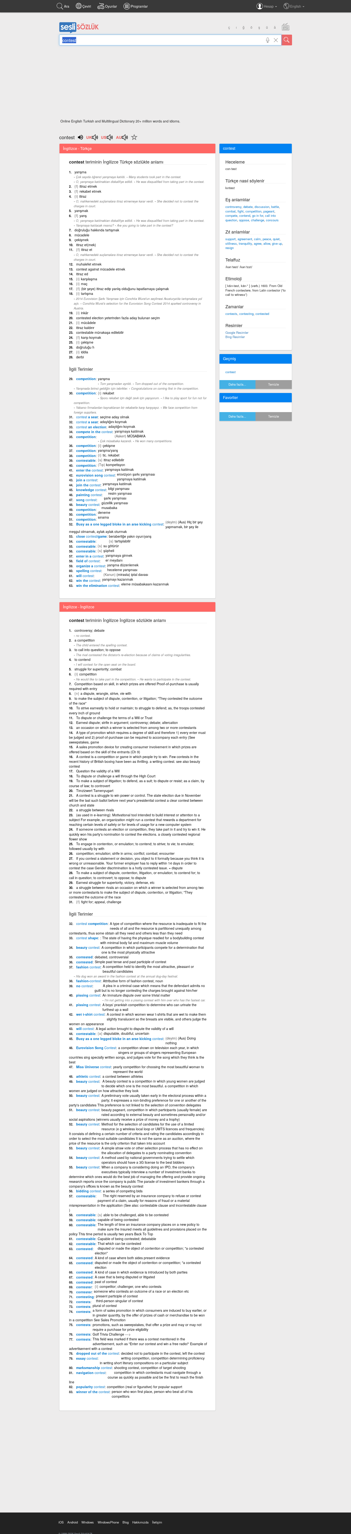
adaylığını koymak (113, 421)
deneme (104, 512)
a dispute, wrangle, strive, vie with (105, 693)
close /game (91, 536)
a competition (84, 640)
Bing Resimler (235, 336)
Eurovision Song (96, 1047)
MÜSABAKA (136, 436)
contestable (86, 460)
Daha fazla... (237, 384)
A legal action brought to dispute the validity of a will (135, 1028)
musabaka (109, 507)
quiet (276, 239)
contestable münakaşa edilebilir (100, 332)
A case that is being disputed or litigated (125, 1276)
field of (88, 560)
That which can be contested (119, 1243)
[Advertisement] (175, 83)
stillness (231, 243)
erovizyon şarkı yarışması (136, 474)
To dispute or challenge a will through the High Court (115, 776)
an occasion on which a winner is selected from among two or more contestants (136, 727)
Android (72, 1522)
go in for (257, 215)
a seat (87, 416)
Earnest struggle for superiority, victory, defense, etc (115, 882)
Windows (87, 1522)
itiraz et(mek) (86, 244)
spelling (88, 570)
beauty (87, 504)
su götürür (111, 545)
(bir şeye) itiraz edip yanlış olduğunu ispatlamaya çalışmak (125, 288)
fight (241, 211)
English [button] (296, 6)
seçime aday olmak (114, 416)
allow (266, 243)
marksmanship (94, 1367)
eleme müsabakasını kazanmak (145, 584)
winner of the (93, 1391)
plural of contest (105, 1305)
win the (88, 580)
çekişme (87, 342)
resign (229, 247)
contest (230, 372)
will (85, 575)
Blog (125, 1522)
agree (257, 243)
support (230, 239)
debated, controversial (111, 957)
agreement (245, 239)
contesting (85, 1296)
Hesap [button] (269, 6)
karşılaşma (89, 278)
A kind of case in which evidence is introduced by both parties (141, 1272)
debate (248, 206)
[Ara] (287, 40)
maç (84, 283)
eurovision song (95, 475)
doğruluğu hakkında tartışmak (96, 230)
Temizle (273, 384)
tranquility (245, 243)
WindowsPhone (108, 1522)
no (84, 985)
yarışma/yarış (108, 450)
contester (84, 1287)
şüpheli (108, 550)
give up (277, 243)
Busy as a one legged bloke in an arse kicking (119, 524)
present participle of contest (117, 1296)
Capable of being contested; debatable (127, 1238)
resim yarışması (120, 493)
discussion (262, 206)
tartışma (87, 293)
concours (272, 220)
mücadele (81, 235)
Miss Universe (93, 1066)
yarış (83, 215)
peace (267, 239)
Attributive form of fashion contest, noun (133, 980)
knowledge (91, 489)
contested (84, 957)
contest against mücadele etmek (100, 269)
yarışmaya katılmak (129, 431)
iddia (84, 352)
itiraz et (86, 249)
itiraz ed (82, 273)
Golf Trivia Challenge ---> (112, 1334)
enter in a (89, 556)
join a (86, 480)
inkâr (84, 312)
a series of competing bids (123, 1191)
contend (244, 215)
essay (87, 1358)
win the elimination (97, 585)
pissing (88, 995)
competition (86, 378)
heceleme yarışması (122, 569)
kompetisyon (115, 464)
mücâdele (88, 322)
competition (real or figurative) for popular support (144, 1386)
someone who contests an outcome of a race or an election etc (141, 1291)
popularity (90, 1386)
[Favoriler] (133, 140)
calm (257, 239)
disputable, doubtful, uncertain (126, 1033)
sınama (103, 517)
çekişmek (81, 239)
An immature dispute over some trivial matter (136, 995)
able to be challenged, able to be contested (136, 1214)
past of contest (106, 1281)
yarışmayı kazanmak (117, 579)
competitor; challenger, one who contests (130, 1286)
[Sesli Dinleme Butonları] (92, 139)
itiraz (82, 196)
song (86, 499)
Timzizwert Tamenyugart (94, 790)
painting (89, 494)
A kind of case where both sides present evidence (132, 1257)
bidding (88, 1191)
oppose (244, 220)
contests (83, 1301)
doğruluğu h (85, 347)
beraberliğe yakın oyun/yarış (130, 536)
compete (231, 215)
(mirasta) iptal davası (132, 574)
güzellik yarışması (114, 502)
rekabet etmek (90, 191)
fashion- (88, 980)
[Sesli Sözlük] (79, 32)
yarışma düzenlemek (122, 565)
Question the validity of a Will (98, 771)
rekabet (108, 393)
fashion (88, 967)
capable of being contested (118, 1219)
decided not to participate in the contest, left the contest (163, 1353)
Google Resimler (236, 332)
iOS (61, 1522)
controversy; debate (89, 630)
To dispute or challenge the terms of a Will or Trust (114, 717)
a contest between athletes (122, 1076)
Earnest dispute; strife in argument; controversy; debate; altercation (127, 722)
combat (230, 211)
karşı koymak (91, 337)
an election (91, 427)
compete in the (94, 431)
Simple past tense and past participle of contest (130, 961)
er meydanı (114, 560)
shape (87, 937)
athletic (88, 1076)
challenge (257, 220)
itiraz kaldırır (85, 327)
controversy (233, 206)
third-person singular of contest (119, 1300)
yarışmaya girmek (119, 555)
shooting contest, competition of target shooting (150, 1367)
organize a (90, 565)
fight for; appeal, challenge (101, 901)
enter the (89, 470)
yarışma (80, 172)
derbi (80, 357)
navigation (91, 1372)
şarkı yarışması (115, 498)
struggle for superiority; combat (98, 669)
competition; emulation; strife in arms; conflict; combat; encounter (125, 853)
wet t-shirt (90, 1014)
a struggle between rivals (95, 809)
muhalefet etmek (88, 264)
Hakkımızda (140, 1522)
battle (275, 206)
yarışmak (81, 210)
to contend (82, 659)
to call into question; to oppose (97, 649)
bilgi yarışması (118, 488)
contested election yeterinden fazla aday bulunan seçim (118, 317)
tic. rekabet (111, 455)
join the (88, 485)
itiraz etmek (88, 186)
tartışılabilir (123, 541)
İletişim (157, 1522)
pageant (268, 211)
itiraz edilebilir (114, 459)
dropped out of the (97, 1353)
